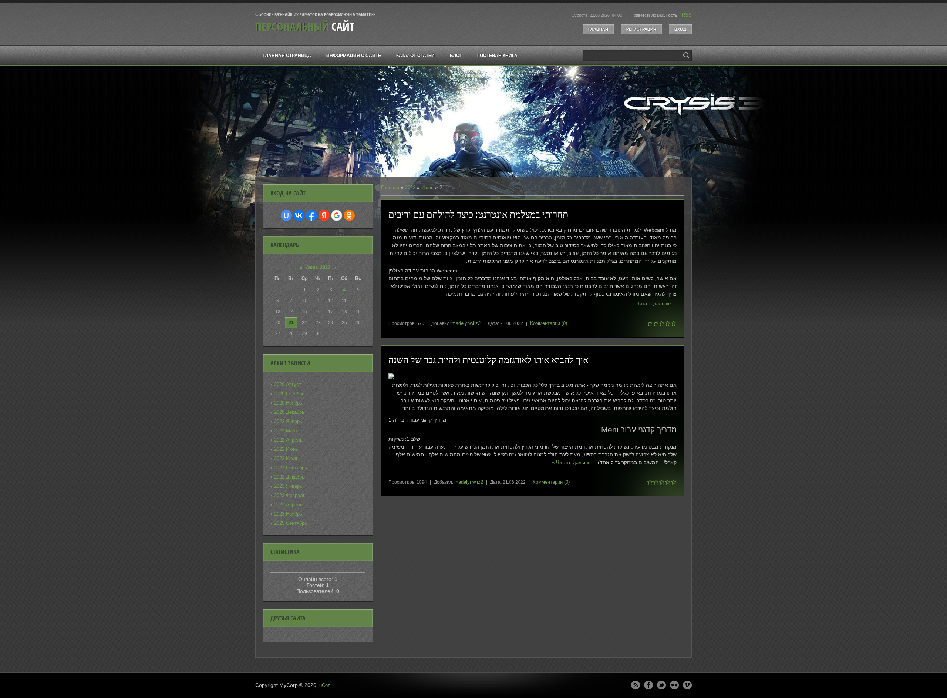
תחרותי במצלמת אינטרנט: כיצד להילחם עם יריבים (478, 214)
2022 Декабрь (289, 477)
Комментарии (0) (548, 323)
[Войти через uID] (286, 215)
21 (291, 322)
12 (358, 300)
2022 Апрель (288, 440)
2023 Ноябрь (288, 514)
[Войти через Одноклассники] (349, 215)
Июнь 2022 (317, 267)
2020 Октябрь (289, 393)
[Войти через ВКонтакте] (298, 215)
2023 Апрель (288, 504)
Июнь (427, 187)
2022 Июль (286, 458)
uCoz (324, 685)
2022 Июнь (286, 449)
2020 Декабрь (289, 412)
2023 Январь (288, 486)
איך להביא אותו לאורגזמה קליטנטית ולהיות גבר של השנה (488, 359)
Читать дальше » (651, 303)
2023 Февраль (290, 495)
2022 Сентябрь (290, 467)
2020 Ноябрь (288, 403)
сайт (304, 26)
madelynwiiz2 (466, 323)
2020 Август (287, 384)
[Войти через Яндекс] (324, 215)
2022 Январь (288, 421)
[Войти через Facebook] (311, 215)
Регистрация (641, 29)
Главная (598, 29)
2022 (410, 187)
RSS (687, 15)
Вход (680, 29)
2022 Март (285, 430)
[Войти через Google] (336, 215)
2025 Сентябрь (290, 523)
